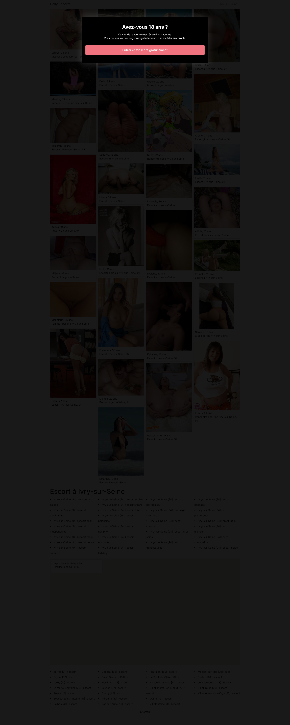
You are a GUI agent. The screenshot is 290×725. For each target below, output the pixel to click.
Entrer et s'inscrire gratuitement (145, 50)
